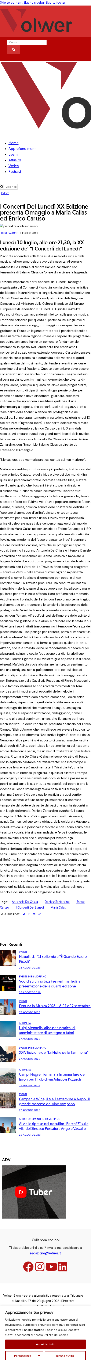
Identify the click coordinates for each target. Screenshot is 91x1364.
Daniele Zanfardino (57, 902)
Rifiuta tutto (65, 1356)
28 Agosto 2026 (30, 967)
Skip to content (11, 2)
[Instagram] (39, 1266)
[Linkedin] (62, 1266)
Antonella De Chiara (25, 902)
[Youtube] (51, 1266)
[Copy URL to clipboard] (39, 914)
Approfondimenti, (30, 1119)
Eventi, (23, 976)
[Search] (13, 49)
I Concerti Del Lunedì (30, 907)
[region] (45, 1335)
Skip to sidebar (34, 2)
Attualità (25, 1023)
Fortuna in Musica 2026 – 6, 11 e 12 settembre (55, 1006)
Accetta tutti (45, 1344)
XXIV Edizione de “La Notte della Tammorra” (53, 1052)
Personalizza (22, 1356)
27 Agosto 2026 (29, 1012)
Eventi (5, 193)
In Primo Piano (37, 976)
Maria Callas (58, 907)
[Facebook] (28, 1266)
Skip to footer (55, 2)
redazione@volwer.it (45, 1253)
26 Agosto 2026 (30, 1134)
